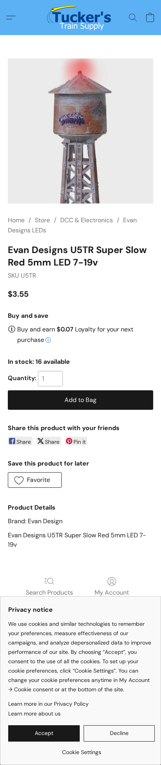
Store (42, 220)
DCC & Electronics (86, 220)
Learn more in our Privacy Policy (48, 703)
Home (16, 220)
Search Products (49, 592)
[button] (80, 17)
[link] (81, 749)
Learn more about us (34, 713)
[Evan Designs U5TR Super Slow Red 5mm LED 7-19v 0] (80, 131)
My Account (112, 592)
